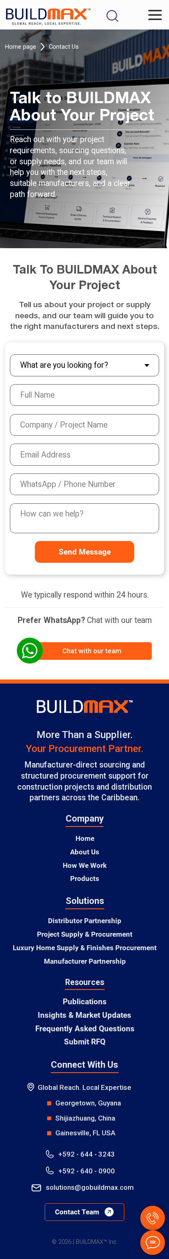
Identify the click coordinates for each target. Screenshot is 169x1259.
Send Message (85, 552)
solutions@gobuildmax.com (90, 1187)
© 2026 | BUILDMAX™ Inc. (85, 1242)
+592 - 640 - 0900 (86, 1171)
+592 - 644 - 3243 (86, 1154)
